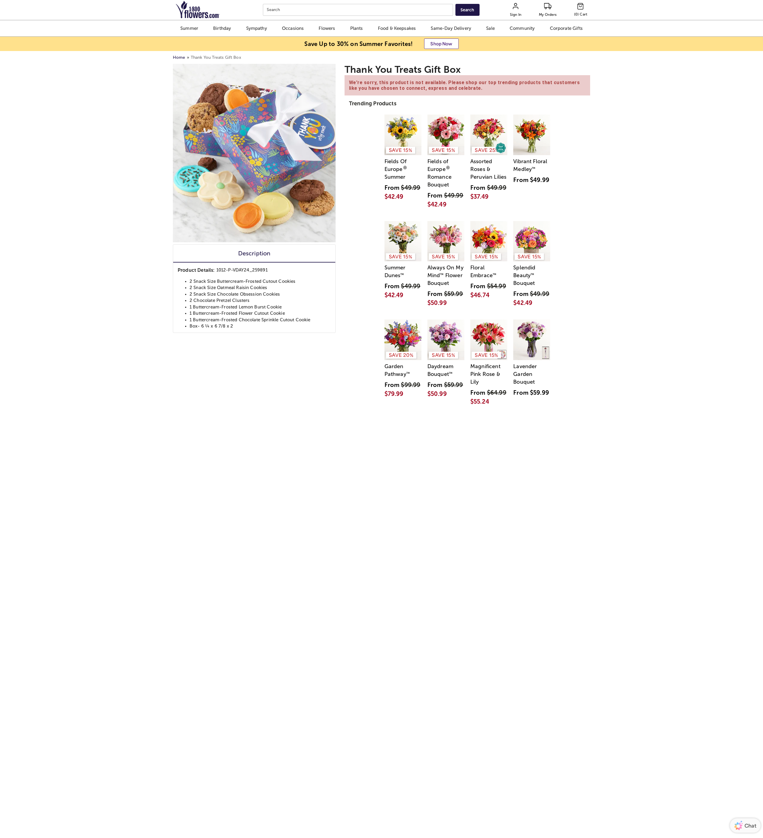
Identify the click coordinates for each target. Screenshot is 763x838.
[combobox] (359, 10)
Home (179, 57)
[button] (189, 28)
